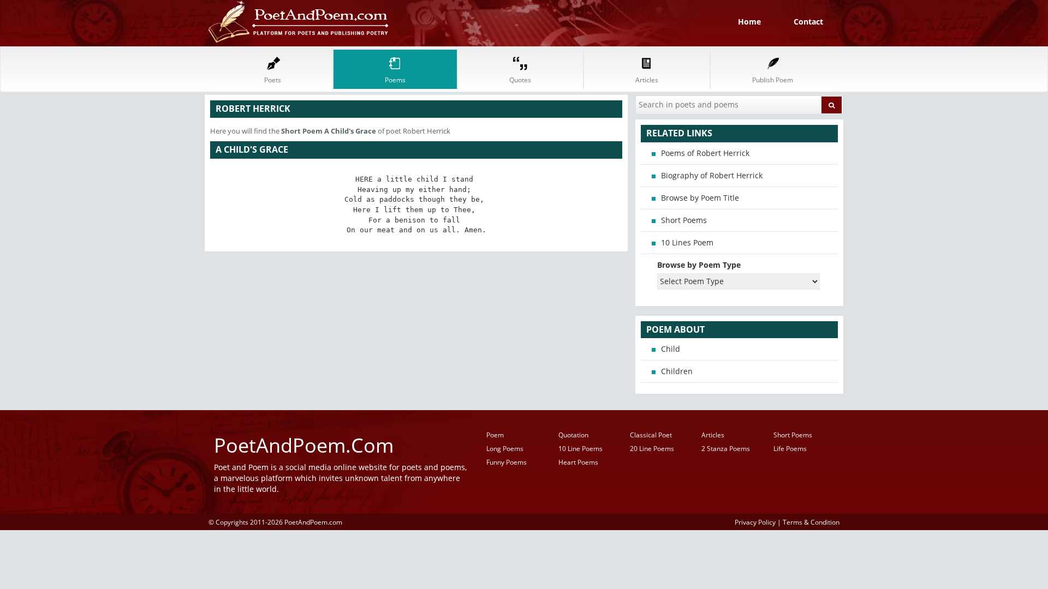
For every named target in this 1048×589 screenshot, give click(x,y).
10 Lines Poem (687, 242)
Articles (712, 435)
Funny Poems (506, 462)
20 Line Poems (652, 448)
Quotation (573, 435)
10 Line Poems (580, 448)
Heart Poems (578, 462)
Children (677, 371)
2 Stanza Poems (725, 448)
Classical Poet (651, 435)
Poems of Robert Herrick (705, 153)
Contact (808, 21)
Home (749, 21)
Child (670, 349)
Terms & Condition (811, 522)
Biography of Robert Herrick (712, 175)
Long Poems (504, 448)
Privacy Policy (755, 522)
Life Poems (790, 448)
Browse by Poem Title (700, 198)
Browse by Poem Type (699, 265)
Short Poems (684, 220)
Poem (495, 435)
